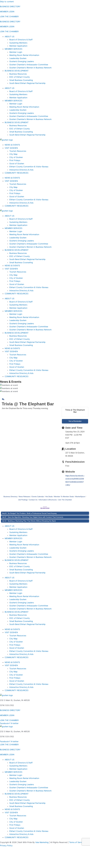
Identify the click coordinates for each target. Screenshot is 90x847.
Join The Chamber (65, 500)
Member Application (18, 46)
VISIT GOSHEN (11, 148)
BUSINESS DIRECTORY (10, 6)
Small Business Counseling (21, 80)
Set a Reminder (75, 421)
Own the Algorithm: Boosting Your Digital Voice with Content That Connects (35, 517)
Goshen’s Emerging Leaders (21, 61)
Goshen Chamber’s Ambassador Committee (28, 64)
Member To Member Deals (64, 496)
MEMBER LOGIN (7, 11)
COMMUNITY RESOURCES (16, 173)
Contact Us (33, 500)
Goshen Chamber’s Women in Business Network (30, 67)
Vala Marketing (42, 842)
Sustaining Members (18, 43)
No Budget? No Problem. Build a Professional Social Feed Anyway (32, 513)
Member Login (15, 52)
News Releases (24, 496)
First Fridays (14, 160)
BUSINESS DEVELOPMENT (16, 71)
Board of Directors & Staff (21, 39)
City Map (13, 154)
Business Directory (10, 496)
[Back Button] (3, 399)
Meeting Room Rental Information (24, 55)
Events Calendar (38, 496)
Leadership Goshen (17, 58)
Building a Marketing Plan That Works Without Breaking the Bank (32, 521)
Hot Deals (49, 496)
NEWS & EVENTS (12, 145)
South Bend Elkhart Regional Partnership (27, 83)
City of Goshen (16, 157)
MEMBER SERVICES (13, 49)
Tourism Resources (17, 151)
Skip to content (7, 1)
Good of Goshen (16, 163)
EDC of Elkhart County (19, 77)
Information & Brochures (48, 500)
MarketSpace (80, 496)
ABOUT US (9, 36)
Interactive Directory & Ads (21, 170)
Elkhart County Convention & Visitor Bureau (28, 166)
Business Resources (18, 74)
